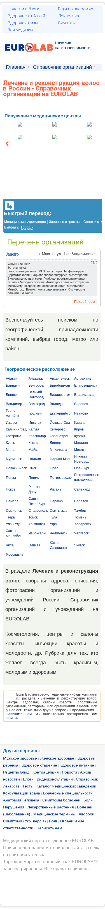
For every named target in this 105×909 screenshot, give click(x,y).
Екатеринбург (61, 413)
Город (26, 227)
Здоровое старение (39, 765)
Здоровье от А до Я (26, 15)
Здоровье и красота (64, 222)
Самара (12, 501)
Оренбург (81, 468)
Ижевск (11, 423)
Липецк (55, 443)
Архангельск (59, 378)
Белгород (36, 385)
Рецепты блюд (16, 772)
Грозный (35, 413)
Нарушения (13, 807)
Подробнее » (84, 302)
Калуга (34, 429)
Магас (10, 450)
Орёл (54, 468)
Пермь (34, 478)
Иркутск (35, 423)
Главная (15, 67)
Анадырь (36, 378)
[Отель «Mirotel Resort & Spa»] (20, 138)
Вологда (56, 404)
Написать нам (49, 828)
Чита (10, 545)
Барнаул (13, 385)
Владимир (14, 404)
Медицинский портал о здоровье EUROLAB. (49, 840)
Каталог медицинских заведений (66, 786)
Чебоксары (37, 533)
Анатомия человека (21, 800)
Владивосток (60, 395)
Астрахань (82, 378)
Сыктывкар (58, 511)
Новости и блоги (23, 8)
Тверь (10, 517)
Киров (79, 429)
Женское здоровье (57, 758)
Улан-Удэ (13, 524)
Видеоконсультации (55, 779)
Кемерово (58, 429)
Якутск (79, 545)
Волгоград (37, 404)
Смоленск (14, 511)
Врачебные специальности (68, 793)
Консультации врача (21, 793)
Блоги (28, 779)
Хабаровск (82, 524)
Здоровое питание (77, 765)
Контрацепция (45, 772)
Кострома (13, 436)
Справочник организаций (62, 67)
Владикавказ (84, 395)
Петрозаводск (61, 478)
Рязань (55, 489)
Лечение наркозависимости (72, 45)
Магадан (81, 443)
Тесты (27, 786)
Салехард (82, 489)
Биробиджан (60, 385)
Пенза (11, 478)
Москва (80, 450)
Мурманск (14, 459)
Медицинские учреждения (25, 222)
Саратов (81, 501)
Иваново (81, 413)
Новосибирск (16, 468)
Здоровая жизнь (23, 22)
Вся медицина (21, 29)
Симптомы (68, 22)
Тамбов (80, 511)
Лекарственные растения (50, 807)
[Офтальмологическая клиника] (54, 125)
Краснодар (37, 436)
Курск (10, 443)
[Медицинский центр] (20, 125)
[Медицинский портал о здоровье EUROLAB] (29, 55)
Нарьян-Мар (60, 459)
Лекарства (68, 15)
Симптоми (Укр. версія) (24, 821)
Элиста (34, 545)
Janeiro (12, 254)
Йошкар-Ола (60, 423)
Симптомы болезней (61, 800)
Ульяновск (37, 524)
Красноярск (59, 436)
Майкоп (35, 450)
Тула (53, 517)
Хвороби (86, 814)
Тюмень (80, 517)
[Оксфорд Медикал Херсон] (89, 138)
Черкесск (81, 533)
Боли (88, 800)
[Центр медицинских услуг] (89, 125)
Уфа (53, 524)
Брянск (11, 395)
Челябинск (58, 533)
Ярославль (14, 554)
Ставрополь (38, 511)
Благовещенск (85, 385)
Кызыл (34, 443)
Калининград (16, 429)
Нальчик (35, 459)
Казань (79, 423)
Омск (32, 468)
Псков (10, 489)
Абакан (11, 378)
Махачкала (58, 450)
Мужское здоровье (20, 758)
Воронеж (81, 404)
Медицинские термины (54, 814)
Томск (33, 517)
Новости (69, 772)
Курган (79, 436)
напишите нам (19, 714)
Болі (53, 821)
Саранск (56, 501)
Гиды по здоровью (76, 8)
